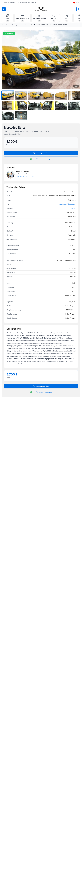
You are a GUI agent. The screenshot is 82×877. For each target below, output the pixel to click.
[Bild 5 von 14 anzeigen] (61, 95)
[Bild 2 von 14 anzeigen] (21, 95)
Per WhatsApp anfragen (43, 159)
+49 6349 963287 (22, 177)
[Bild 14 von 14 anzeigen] (21, 115)
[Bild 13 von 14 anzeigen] (8, 115)
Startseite (5, 25)
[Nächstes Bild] (77, 60)
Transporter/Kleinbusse (67, 204)
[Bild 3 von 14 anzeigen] (34, 95)
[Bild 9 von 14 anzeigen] (34, 105)
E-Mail (32, 177)
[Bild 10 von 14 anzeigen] (47, 105)
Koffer (73, 208)
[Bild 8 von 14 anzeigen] (21, 105)
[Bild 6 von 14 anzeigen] (74, 95)
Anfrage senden (42, 153)
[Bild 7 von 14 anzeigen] (8, 105)
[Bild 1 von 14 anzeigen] (8, 95)
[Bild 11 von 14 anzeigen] (61, 105)
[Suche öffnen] (78, 9)
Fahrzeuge (14, 25)
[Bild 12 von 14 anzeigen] (74, 105)
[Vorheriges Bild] (5, 60)
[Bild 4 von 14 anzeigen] (47, 95)
